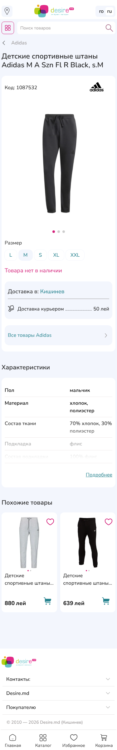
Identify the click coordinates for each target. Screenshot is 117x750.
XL (56, 255)
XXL (75, 255)
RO (101, 11)
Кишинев (52, 291)
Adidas (19, 42)
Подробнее (99, 474)
